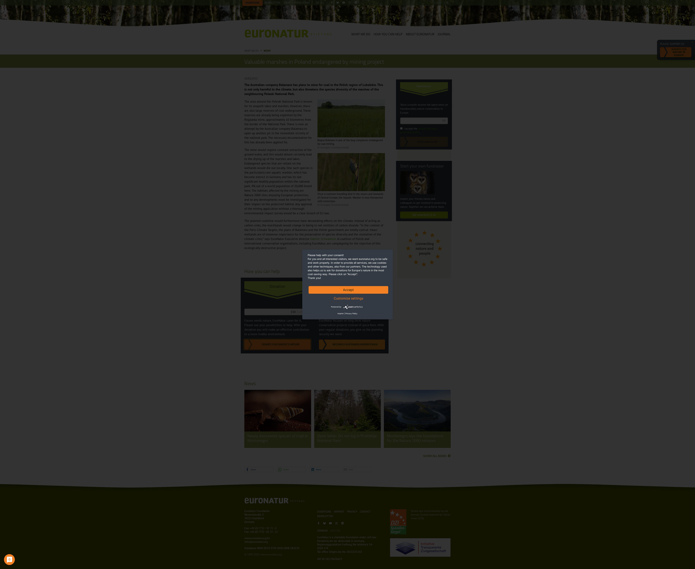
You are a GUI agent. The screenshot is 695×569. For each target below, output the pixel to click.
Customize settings (348, 298)
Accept (348, 290)
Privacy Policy (351, 313)
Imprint (341, 313)
